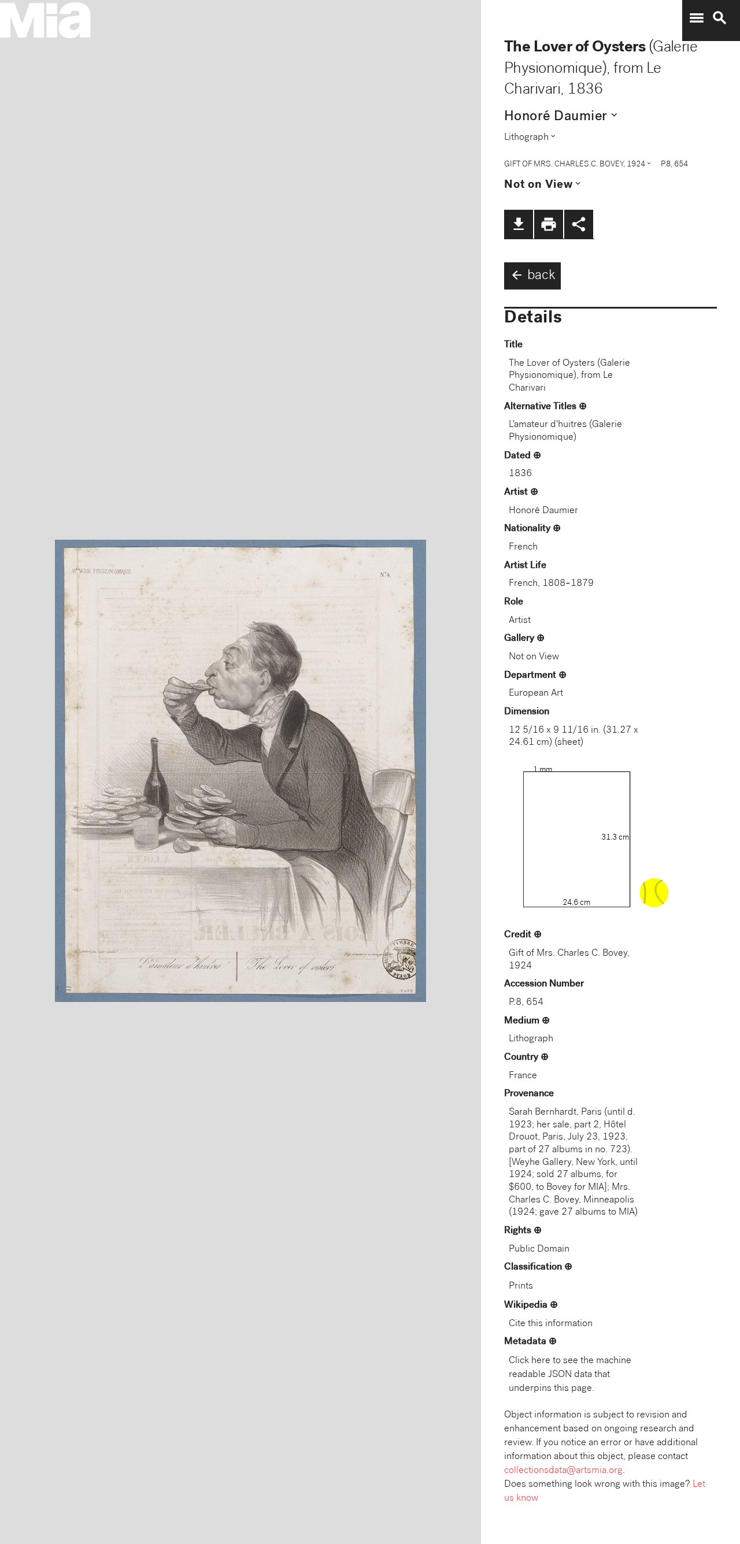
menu (696, 18)
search (719, 18)
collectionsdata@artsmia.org (563, 1471)
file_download (518, 224)
